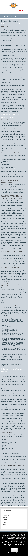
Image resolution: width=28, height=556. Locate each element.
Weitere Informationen (13, 553)
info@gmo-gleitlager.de (10, 168)
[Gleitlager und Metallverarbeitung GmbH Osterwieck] (14, 4)
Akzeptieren (14, 550)
